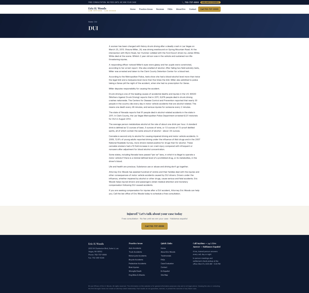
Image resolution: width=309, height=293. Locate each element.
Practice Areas (146, 9)
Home (133, 9)
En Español (165, 271)
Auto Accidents (135, 248)
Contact (192, 9)
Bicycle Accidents (136, 260)
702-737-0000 (100, 255)
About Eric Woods (168, 252)
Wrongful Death (135, 271)
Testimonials (166, 256)
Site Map (164, 275)
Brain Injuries (134, 267)
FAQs (170, 9)
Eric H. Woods (96, 243)
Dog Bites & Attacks (137, 275)
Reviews (160, 9)
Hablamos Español (210, 2)
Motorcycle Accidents (138, 256)
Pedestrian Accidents (137, 263)
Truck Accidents (135, 252)
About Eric (181, 9)
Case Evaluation (167, 263)
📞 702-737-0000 (190, 2)
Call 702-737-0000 (209, 9)
